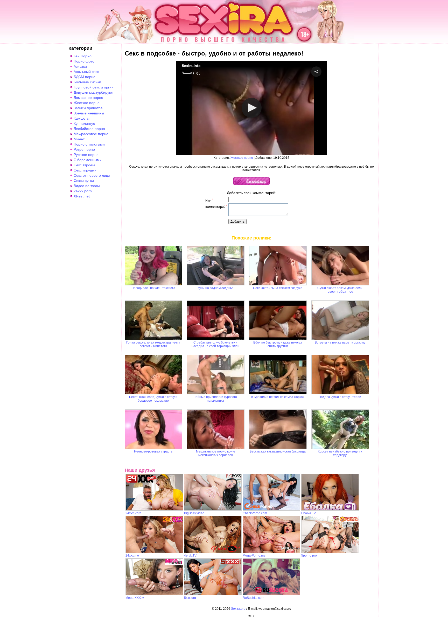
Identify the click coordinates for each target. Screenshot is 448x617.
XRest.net (82, 196)
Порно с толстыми (89, 144)
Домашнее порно (88, 97)
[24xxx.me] (154, 552)
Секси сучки (84, 181)
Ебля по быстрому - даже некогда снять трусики (277, 344)
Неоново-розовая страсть (153, 451)
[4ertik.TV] (213, 552)
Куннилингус (84, 123)
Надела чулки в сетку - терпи (340, 397)
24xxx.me (132, 555)
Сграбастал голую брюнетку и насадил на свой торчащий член (215, 344)
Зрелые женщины (89, 113)
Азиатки (80, 66)
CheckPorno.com (255, 513)
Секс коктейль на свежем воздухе (277, 288)
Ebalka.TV (308, 513)
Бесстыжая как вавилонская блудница (278, 451)
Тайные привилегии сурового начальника (215, 398)
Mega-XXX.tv (134, 598)
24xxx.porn (83, 191)
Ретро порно (84, 149)
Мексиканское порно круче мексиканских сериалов (215, 453)
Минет (79, 139)
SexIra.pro (238, 609)
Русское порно (86, 155)
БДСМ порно (84, 77)
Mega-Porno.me (254, 555)
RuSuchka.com (253, 598)
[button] (316, 71)
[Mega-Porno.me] (271, 552)
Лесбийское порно (89, 129)
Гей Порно (83, 56)
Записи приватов (88, 108)
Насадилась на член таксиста (153, 288)
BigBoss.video (194, 513)
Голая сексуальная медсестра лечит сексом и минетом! (153, 344)
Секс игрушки (85, 170)
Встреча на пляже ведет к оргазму (340, 342)
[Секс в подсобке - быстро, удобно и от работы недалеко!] (251, 184)
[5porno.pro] (330, 552)
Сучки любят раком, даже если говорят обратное (339, 289)
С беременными (88, 160)
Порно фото (84, 61)
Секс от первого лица (92, 175)
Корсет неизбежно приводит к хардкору (340, 453)
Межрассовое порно (91, 134)
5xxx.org (190, 598)
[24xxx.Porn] (154, 509)
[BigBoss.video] (213, 509)
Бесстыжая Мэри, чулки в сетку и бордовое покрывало (153, 398)
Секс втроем (84, 165)
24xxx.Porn (133, 513)
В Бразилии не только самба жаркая (278, 397)
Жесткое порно (87, 103)
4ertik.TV (190, 555)
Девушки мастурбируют (94, 92)
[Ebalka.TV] (330, 509)
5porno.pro (309, 555)
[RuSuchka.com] (271, 594)
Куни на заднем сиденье (216, 288)
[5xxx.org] (213, 594)
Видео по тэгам (87, 186)
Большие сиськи (87, 82)
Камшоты (81, 118)
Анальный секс (86, 72)
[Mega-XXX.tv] (154, 594)
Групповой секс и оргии (94, 87)
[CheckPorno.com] (271, 509)
